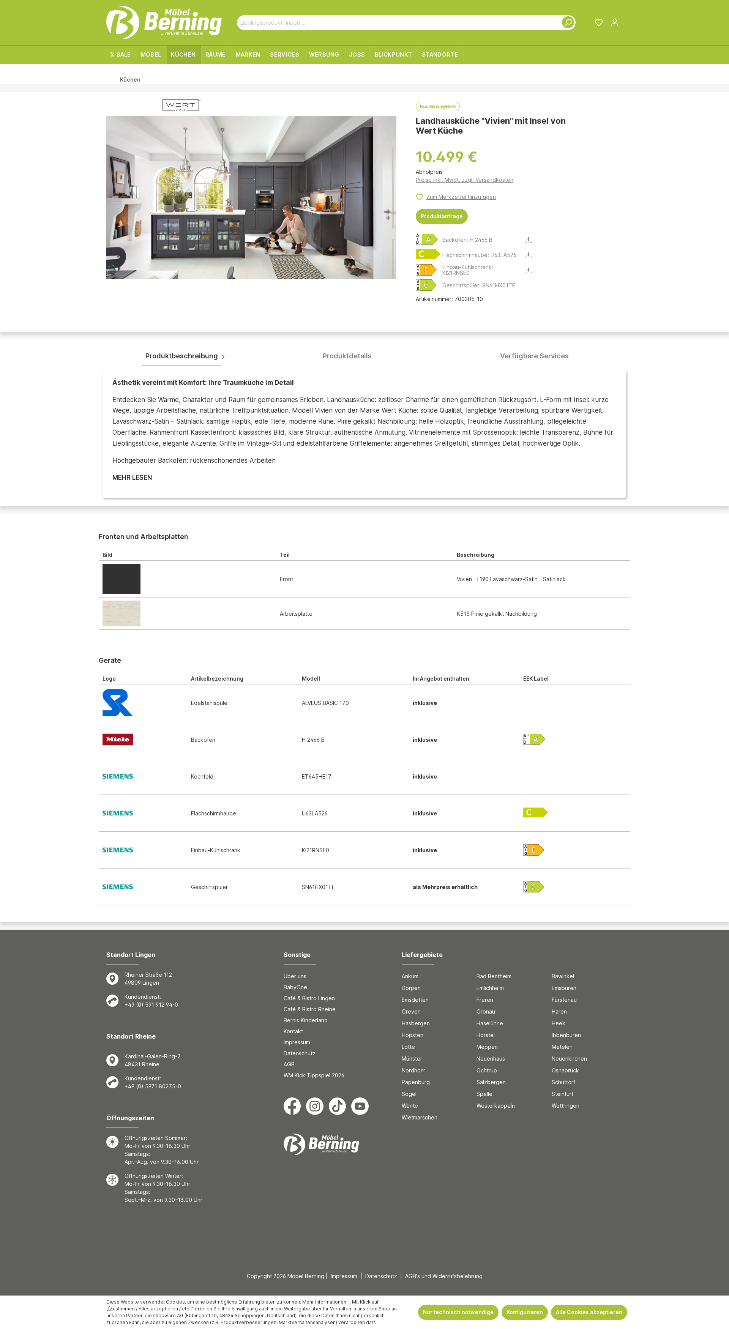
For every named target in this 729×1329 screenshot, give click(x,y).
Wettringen (565, 1105)
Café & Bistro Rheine (310, 1009)
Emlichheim (490, 988)
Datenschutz (300, 1053)
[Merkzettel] (599, 22)
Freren (485, 999)
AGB (289, 1064)
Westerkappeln (496, 1105)
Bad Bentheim (494, 976)
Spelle (484, 1094)
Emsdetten (415, 999)
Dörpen (411, 988)
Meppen (487, 1047)
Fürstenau (564, 999)
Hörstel (486, 1035)
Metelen (562, 1047)
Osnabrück (565, 1070)
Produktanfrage (442, 216)
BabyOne (295, 987)
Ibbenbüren (566, 1035)
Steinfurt (562, 1094)
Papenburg (416, 1082)
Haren (559, 1011)
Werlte (410, 1105)
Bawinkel (563, 976)
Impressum (297, 1042)
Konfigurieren (525, 1312)
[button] (427, 239)
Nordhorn (414, 1070)
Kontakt (293, 1031)
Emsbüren (564, 988)
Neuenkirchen (569, 1058)
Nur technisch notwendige (458, 1312)
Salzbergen (491, 1082)
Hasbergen (416, 1023)
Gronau (486, 1011)
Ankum (410, 976)
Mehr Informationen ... (326, 1302)
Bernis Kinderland (306, 1020)
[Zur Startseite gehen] (164, 22)
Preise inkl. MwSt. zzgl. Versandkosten (464, 180)
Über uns (295, 976)
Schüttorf (563, 1082)
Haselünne (490, 1023)
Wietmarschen (419, 1117)
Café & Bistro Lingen (309, 998)
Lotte (408, 1047)
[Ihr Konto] (615, 22)
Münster (412, 1058)
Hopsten (412, 1035)
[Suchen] (566, 22)
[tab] (181, 356)
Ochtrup (487, 1070)
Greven (411, 1011)
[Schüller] (181, 107)
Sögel (409, 1094)
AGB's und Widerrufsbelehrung (444, 1276)
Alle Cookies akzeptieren (589, 1312)
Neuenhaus (491, 1058)
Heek (558, 1023)
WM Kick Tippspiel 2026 (314, 1075)
